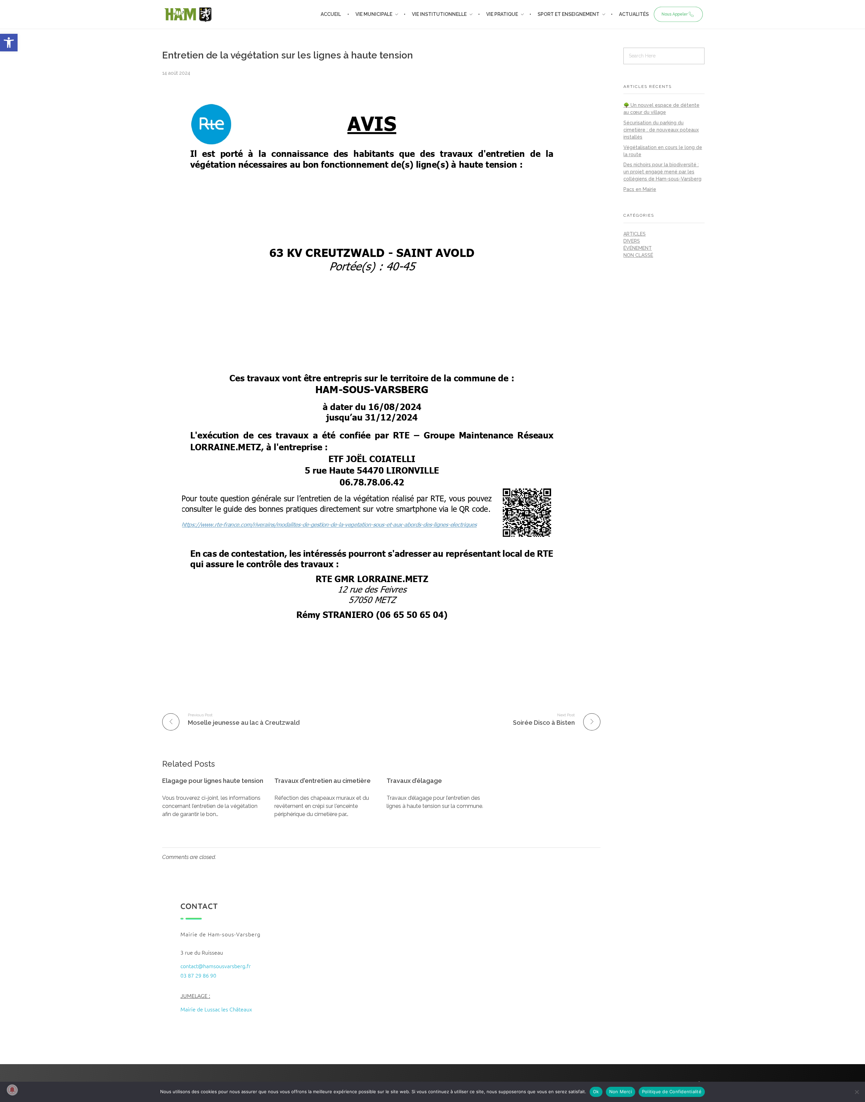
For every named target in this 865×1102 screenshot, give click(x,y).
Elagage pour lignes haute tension (212, 780)
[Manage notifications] (12, 1089)
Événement (637, 248)
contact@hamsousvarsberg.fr (215, 965)
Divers (631, 241)
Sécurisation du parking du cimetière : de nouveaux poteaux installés (661, 130)
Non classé (638, 255)
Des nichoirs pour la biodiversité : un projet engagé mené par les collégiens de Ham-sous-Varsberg (662, 172)
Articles (634, 234)
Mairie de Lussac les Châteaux (216, 1009)
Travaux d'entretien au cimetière (322, 780)
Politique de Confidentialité (671, 1091)
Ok (596, 1091)
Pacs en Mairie (639, 189)
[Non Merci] (856, 1091)
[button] (9, 42)
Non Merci (620, 1091)
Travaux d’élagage (414, 780)
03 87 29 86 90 (198, 975)
